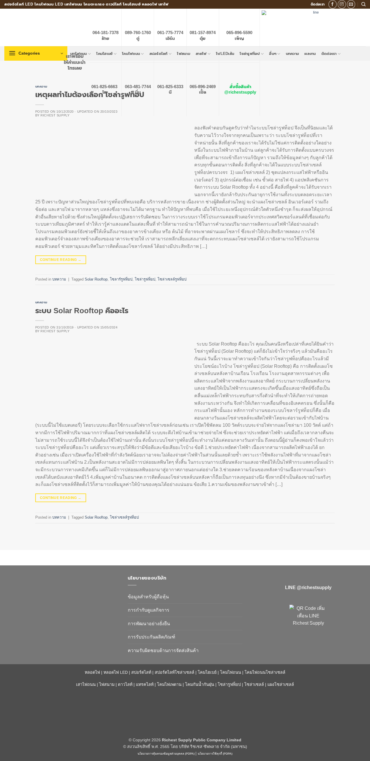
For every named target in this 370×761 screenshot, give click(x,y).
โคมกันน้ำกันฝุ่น (199, 684)
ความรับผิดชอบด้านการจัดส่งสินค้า (163, 650)
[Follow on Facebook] (332, 4)
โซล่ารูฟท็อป (145, 279)
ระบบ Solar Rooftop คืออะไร (81, 311)
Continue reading (61, 260)
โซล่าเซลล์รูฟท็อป (172, 279)
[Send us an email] (351, 4)
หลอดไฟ (92, 672)
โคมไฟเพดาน (169, 684)
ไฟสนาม (106, 684)
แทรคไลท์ (144, 684)
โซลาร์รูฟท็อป (121, 279)
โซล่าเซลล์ (254, 684)
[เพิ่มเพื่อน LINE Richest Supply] (308, 624)
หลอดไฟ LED (115, 672)
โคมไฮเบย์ (207, 672)
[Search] (363, 4)
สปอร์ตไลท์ (141, 672)
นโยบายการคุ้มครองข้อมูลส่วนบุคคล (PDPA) (166, 753)
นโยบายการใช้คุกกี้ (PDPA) (215, 753)
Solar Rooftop (96, 279)
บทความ (41, 86)
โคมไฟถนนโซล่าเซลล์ (265, 672)
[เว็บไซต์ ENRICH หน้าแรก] (61, 588)
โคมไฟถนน (230, 672)
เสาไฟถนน (86, 684)
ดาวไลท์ (125, 684)
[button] (35, 53)
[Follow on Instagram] (342, 4)
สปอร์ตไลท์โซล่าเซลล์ (174, 672)
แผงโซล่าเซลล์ (280, 684)
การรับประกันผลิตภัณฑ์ (151, 636)
